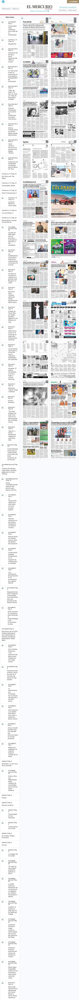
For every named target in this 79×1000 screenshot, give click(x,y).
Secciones (7, 8)
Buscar (16, 8)
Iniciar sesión (72, 10)
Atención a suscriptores (68, 7)
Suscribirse (62, 10)
